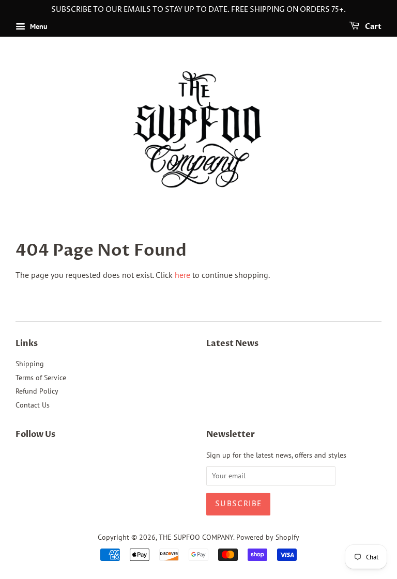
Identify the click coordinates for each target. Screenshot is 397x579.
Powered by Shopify (267, 537)
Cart (372, 27)
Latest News (232, 343)
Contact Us (33, 405)
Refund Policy (37, 391)
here (182, 275)
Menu (38, 26)
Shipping (30, 363)
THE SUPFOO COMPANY (196, 537)
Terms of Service (41, 377)
